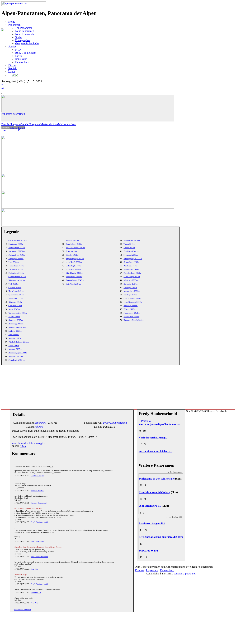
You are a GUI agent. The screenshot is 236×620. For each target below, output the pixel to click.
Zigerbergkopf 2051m (75, 258)
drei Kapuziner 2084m (17, 240)
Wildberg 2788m (130, 266)
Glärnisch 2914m (15, 302)
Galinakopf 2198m (73, 266)
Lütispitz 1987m (15, 331)
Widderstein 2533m (74, 277)
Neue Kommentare (25, 34)
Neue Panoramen (24, 31)
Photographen (22, 40)
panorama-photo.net (184, 573)
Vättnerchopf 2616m (16, 248)
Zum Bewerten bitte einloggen (28, 443)
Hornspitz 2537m (131, 284)
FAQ (18, 49)
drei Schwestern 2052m (75, 248)
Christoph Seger (37, 475)
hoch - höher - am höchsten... (155, 451)
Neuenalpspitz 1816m (17, 327)
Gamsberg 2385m (15, 320)
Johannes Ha (36, 592)
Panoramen (14, 24)
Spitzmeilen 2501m (16, 295)
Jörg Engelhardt (37, 541)
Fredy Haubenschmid (39, 522)
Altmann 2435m (15, 349)
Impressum (21, 58)
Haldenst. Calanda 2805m (134, 320)
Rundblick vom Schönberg (154, 492)
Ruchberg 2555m (131, 306)
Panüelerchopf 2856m (132, 273)
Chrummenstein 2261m (17, 313)
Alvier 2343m (14, 309)
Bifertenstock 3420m (16, 280)
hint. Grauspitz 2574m (132, 298)
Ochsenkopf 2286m (131, 262)
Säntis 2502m (13, 345)
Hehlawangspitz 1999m (17, 353)
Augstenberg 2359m (132, 291)
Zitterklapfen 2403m (74, 273)
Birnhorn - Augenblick (152, 523)
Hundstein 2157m (15, 356)
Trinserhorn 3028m (16, 266)
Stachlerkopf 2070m (16, 251)
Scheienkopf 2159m (132, 240)
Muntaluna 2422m (15, 244)
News (18, 55)
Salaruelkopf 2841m (132, 277)
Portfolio (146, 420)
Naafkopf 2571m (130, 295)
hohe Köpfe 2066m (74, 262)
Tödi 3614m (13, 284)
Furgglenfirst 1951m (16, 360)
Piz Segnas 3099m (15, 269)
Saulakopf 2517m (131, 255)
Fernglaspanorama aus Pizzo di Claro (161, 536)
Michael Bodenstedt (38, 503)
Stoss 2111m (13, 335)
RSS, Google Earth (25, 52)
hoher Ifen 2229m (73, 269)
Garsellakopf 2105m (74, 244)
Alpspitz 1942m (14, 338)
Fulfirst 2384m (14, 316)
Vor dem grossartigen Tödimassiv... (159, 424)
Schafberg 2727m (131, 280)
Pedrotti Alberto (37, 490)
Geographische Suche (27, 43)
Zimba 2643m (129, 248)
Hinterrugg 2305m (15, 324)
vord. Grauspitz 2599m (133, 302)
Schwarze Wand (148, 550)
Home (11, 21)
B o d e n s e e (71, 251)
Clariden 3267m (14, 287)
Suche (18, 37)
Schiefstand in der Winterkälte (156, 478)
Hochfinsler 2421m (16, 291)
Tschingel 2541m (130, 287)
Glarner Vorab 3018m (17, 277)
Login (11, 71)
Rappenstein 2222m (131, 316)
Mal (23, 446)
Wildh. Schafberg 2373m (18, 342)
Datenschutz (22, 62)
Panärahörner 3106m (16, 255)
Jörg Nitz (34, 569)
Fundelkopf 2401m (131, 251)
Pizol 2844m (13, 262)
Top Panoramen (23, 27)
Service (12, 46)
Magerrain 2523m (15, 298)
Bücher (12, 65)
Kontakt (12, 68)
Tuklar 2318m (129, 244)
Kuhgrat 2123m (72, 240)
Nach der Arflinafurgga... (153, 437)
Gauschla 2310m (15, 306)
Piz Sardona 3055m (16, 273)
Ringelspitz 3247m (15, 258)
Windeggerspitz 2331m (133, 258)
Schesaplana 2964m (131, 269)
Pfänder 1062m (72, 255)
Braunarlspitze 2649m (75, 280)
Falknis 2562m (129, 309)
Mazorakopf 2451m (132, 313)
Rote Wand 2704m (73, 284)
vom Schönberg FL (150, 505)
